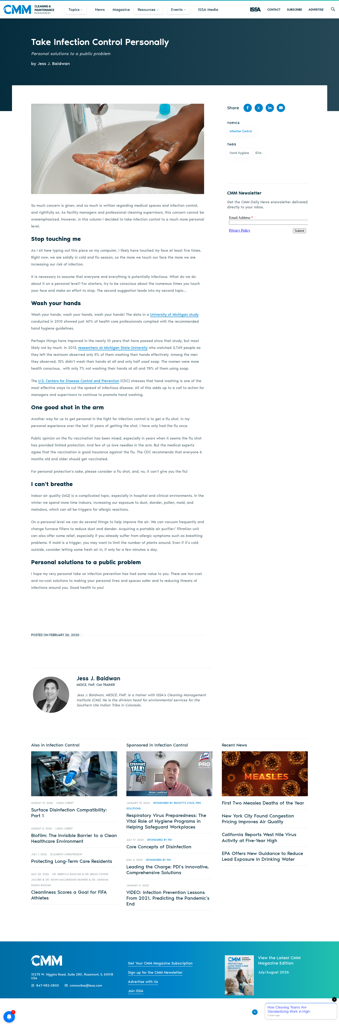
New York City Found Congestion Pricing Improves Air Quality (258, 818)
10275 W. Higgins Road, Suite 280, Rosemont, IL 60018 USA (72, 976)
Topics (74, 9)
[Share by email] (281, 108)
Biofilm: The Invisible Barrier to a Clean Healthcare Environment (74, 838)
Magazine (121, 9)
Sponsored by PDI (159, 839)
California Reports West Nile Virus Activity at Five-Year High (259, 837)
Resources (146, 9)
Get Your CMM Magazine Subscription (160, 963)
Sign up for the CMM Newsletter (155, 972)
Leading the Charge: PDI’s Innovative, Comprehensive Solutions (167, 869)
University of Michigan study (174, 314)
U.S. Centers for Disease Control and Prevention (78, 381)
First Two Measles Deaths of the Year (263, 803)
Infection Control (241, 131)
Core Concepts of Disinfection (158, 846)
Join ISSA (135, 991)
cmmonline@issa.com (86, 986)
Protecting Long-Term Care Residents (71, 861)
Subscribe (294, 9)
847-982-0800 (47, 986)
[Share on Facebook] (248, 108)
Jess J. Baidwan (98, 678)
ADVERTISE (316, 9)
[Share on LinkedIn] (270, 108)
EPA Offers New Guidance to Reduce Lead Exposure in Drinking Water (262, 856)
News (100, 9)
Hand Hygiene (239, 153)
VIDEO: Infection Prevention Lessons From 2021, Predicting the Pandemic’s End (167, 898)
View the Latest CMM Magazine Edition (279, 960)
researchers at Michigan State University (113, 347)
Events (177, 9)
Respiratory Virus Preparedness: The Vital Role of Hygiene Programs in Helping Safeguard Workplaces (166, 821)
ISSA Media (208, 9)
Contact (273, 9)
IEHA (258, 153)
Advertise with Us (143, 981)
